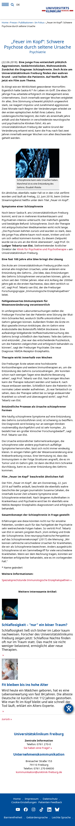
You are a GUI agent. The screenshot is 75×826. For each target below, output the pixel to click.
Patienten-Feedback (50, 802)
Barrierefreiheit (14, 817)
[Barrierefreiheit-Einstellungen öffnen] (68, 708)
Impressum (33, 798)
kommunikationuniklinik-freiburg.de (39, 772)
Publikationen (25, 22)
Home (5, 22)
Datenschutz (51, 798)
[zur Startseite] (57, 9)
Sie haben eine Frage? (37, 748)
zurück (6, 719)
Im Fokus (39, 22)
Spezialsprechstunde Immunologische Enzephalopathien (36, 580)
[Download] (10, 619)
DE (18, 4)
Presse (13, 22)
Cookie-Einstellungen (24, 802)
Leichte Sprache (62, 817)
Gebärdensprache (38, 817)
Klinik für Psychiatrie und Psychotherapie (41, 249)
